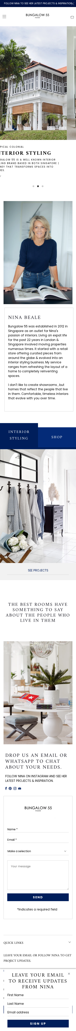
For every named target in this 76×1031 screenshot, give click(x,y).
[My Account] (3, 16)
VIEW (68, 176)
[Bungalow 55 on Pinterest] (10, 788)
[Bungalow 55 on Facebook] (6, 788)
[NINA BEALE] (38, 252)
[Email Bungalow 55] (19, 788)
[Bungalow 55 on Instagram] (14, 788)
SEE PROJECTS (38, 570)
